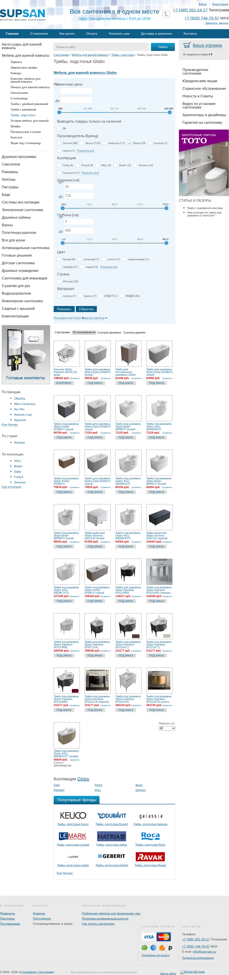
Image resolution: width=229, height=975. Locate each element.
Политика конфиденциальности (105, 918)
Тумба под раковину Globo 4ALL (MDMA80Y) (159, 427)
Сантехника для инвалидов (24, 278)
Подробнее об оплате (156, 955)
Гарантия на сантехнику (202, 122)
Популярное (42, 918)
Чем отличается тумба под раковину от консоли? (204, 214)
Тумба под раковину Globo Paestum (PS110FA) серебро (159, 590)
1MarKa (19, 398)
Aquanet (20, 420)
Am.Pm (19, 409)
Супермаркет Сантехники (36, 972)
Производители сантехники (195, 71)
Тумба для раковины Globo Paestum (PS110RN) (128, 590)
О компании (39, 33)
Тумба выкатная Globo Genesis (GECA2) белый (95, 536)
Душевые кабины (16, 217)
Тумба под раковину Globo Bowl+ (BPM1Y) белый (159, 481)
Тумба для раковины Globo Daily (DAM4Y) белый (98, 372)
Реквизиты (7, 913)
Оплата (91, 33)
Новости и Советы (197, 96)
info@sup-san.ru (204, 951)
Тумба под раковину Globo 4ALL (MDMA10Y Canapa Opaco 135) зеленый (67, 754)
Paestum (59, 790)
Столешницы (19, 98)
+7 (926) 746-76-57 (201, 18)
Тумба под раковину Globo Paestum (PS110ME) (66, 699)
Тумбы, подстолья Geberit (111, 865)
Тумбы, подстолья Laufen (73, 865)
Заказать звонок (216, 23)
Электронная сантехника (22, 210)
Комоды (16, 73)
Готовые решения (17, 255)
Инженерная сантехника (22, 301)
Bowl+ (18, 466)
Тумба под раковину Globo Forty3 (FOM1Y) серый (97, 590)
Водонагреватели (16, 293)
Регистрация (220, 4)
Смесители (11, 164)
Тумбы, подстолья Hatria (111, 844)
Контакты (190, 33)
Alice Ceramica (24, 404)
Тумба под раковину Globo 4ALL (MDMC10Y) (66, 590)
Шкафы (16, 126)
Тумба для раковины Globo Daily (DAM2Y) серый (159, 372)
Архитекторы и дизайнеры (204, 115)
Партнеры (7, 918)
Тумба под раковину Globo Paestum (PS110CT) (159, 645)
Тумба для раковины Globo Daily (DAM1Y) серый (98, 481)
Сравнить (75, 378)
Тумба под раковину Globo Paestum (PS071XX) (97, 645)
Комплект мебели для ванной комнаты (25, 80)
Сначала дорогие (134, 332)
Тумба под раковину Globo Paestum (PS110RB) (66, 645)
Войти (203, 4)
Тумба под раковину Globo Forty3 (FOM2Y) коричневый (66, 481)
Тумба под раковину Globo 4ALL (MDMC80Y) (128, 536)
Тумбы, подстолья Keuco (73, 824)
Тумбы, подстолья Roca (150, 844)
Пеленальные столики (26, 132)
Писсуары (10, 187)
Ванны (7, 225)
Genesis (20, 482)
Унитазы (9, 179)
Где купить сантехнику (98, 923)
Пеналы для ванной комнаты (30, 87)
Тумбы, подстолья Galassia (150, 824)
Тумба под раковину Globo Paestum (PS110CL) (128, 645)
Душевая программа (19, 157)
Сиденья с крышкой (18, 308)
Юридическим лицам (199, 81)
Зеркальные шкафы (24, 67)
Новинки (39, 913)
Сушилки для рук (16, 286)
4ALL (17, 461)
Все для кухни (13, 240)
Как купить (67, 33)
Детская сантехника (18, 263)
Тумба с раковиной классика (205, 208)
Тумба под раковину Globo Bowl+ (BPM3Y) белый (128, 427)
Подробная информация (198, 958)
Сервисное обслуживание (204, 88)
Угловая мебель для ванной (30, 120)
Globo (83, 778)
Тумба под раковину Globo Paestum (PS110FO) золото (159, 699)
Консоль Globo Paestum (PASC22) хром (65, 372)
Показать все (85, 151)
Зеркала (16, 62)
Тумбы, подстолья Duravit (111, 824)
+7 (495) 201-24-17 (190, 10)
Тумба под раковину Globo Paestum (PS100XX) (128, 699)
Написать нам (119, 33)
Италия (19, 442)
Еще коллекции (11, 487)
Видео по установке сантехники (199, 105)
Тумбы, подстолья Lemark (73, 844)
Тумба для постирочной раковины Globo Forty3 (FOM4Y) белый (125, 372)
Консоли (16, 137)
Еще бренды (10, 424)
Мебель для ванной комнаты (25, 55)
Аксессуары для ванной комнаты (22, 46)
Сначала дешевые (109, 332)
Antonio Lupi (23, 414)
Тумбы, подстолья (23, 115)
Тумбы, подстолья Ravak (150, 865)
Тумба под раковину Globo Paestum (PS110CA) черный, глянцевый (97, 699)
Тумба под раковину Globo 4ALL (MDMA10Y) (128, 481)
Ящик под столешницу (26, 143)
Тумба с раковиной (23, 109)
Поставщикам (10, 923)
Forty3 (18, 477)
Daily (17, 471)
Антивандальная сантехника (25, 248)
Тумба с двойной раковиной (29, 104)
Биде (6, 195)
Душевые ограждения (20, 271)
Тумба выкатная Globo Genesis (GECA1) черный (157, 536)
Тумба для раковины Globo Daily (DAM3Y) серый (98, 427)
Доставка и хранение (156, 33)
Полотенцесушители (19, 233)
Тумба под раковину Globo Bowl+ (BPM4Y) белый (66, 536)
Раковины (10, 172)
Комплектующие (15, 316)
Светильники (19, 92)
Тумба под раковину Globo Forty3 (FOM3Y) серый (66, 427)
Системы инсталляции (20, 202)
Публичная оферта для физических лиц (111, 913)
